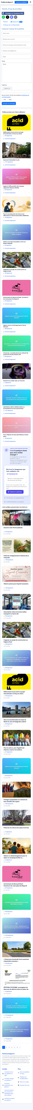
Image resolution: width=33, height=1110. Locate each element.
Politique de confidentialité (11, 25)
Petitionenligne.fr (7, 2)
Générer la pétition (16, 492)
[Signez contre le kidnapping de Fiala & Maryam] (16, 320)
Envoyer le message (9, 103)
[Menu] (30, 2)
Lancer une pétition (21, 2)
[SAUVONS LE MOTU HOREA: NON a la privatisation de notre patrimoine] (16, 402)
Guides (4, 1069)
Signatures (17, 22)
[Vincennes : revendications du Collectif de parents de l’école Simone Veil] (16, 348)
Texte (3, 61)
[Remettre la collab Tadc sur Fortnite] (16, 375)
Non (10, 99)
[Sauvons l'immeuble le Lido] (16, 154)
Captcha (4, 85)
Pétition (5, 22)
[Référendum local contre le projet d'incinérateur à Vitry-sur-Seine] (16, 128)
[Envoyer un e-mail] (11, 17)
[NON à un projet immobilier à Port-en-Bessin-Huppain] (16, 237)
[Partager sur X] (7, 17)
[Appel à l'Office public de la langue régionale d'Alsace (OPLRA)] (16, 182)
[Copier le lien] (15, 17)
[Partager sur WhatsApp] (3, 17)
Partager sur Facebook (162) (14, 13)
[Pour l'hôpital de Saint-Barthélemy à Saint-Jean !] (16, 430)
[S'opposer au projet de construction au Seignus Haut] (16, 265)
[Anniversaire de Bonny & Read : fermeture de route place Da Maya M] (16, 293)
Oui (5, 99)
